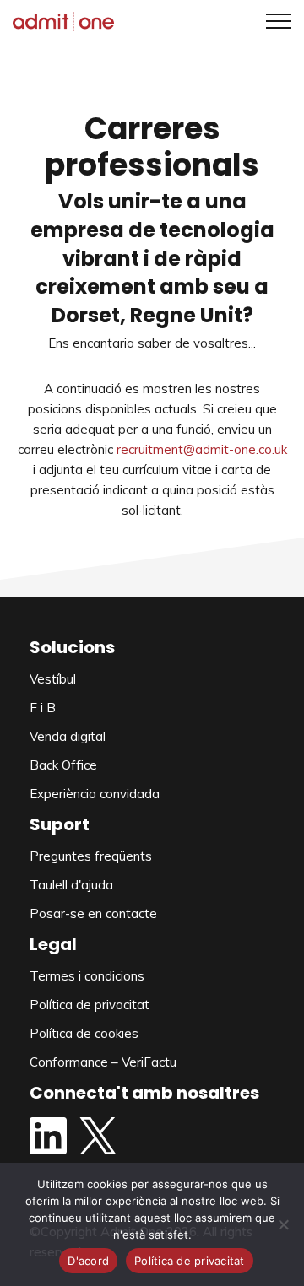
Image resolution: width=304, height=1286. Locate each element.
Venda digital (68, 736)
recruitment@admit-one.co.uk (202, 449)
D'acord (88, 1260)
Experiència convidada (95, 794)
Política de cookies (84, 1033)
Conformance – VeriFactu (103, 1062)
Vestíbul (53, 679)
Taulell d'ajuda (71, 885)
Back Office (63, 765)
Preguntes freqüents (91, 856)
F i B (43, 708)
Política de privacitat (89, 1005)
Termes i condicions (87, 976)
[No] (282, 1224)
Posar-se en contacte (93, 913)
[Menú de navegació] (272, 21)
